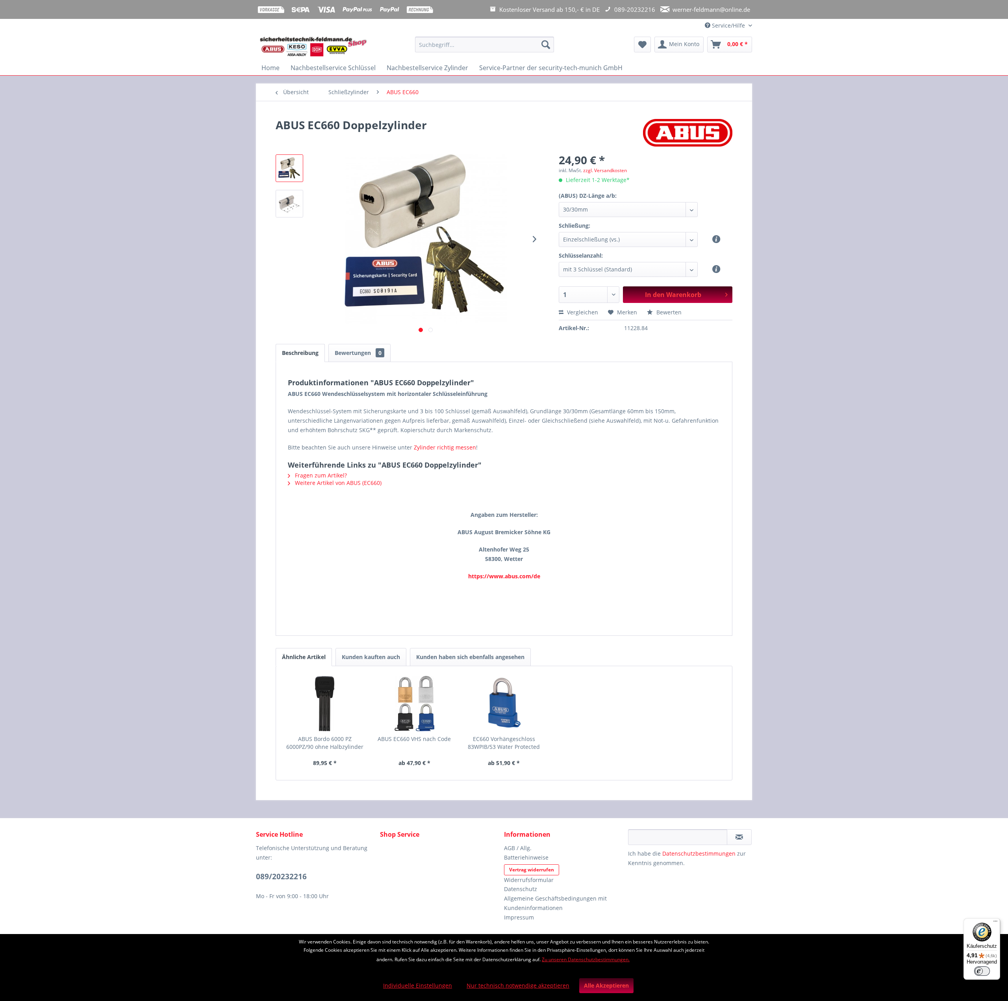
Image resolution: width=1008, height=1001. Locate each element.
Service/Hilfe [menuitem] (728, 25)
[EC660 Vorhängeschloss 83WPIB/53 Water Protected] (504, 703)
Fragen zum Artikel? (320, 475)
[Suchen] (545, 44)
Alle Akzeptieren (606, 985)
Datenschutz (520, 889)
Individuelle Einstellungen (417, 985)
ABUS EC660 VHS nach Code (414, 739)
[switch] (982, 971)
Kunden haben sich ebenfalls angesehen (470, 657)
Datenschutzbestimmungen (699, 853)
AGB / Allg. (518, 848)
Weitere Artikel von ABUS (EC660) (337, 483)
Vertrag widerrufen (531, 869)
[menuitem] (484, 48)
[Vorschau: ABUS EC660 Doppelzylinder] (289, 168)
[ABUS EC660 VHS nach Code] (415, 703)
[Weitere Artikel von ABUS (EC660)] (687, 133)
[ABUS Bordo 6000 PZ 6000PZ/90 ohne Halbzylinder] (325, 703)
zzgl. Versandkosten (605, 170)
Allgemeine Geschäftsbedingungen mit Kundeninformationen (555, 903)
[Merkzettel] (642, 44)
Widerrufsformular (529, 880)
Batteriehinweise (526, 857)
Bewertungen (358, 353)
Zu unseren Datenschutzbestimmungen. (586, 959)
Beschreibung (300, 353)
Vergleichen (581, 312)
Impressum (519, 917)
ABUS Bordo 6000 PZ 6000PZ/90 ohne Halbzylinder (324, 742)
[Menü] (995, 923)
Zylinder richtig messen (445, 447)
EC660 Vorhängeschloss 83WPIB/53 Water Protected (504, 742)
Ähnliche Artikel (304, 657)
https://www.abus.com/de (504, 576)
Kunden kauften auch (371, 657)
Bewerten (668, 312)
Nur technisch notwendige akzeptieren (518, 985)
